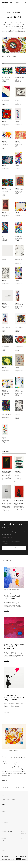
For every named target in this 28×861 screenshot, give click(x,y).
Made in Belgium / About (7, 831)
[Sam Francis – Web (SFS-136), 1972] (7, 382)
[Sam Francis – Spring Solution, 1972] (20, 250)
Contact (3, 840)
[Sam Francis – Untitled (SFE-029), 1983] (20, 295)
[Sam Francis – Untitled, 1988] (7, 227)
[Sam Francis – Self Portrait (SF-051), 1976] (7, 273)
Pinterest (23, 836)
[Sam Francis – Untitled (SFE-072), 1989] (20, 318)
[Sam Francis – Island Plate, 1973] (20, 91)
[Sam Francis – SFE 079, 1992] (7, 429)
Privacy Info (24, 859)
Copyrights (5, 856)
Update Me (14, 548)
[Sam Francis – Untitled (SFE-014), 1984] (7, 318)
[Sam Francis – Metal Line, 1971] (20, 405)
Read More (6, 611)
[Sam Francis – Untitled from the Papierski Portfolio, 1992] (7, 405)
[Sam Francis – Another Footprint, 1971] (7, 158)
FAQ (2, 833)
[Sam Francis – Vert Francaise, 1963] (7, 91)
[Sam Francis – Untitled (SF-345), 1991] (20, 273)
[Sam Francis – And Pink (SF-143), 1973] (20, 135)
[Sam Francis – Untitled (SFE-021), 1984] (7, 205)
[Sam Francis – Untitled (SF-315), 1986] (20, 382)
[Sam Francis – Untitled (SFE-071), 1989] (7, 114)
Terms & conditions (20, 856)
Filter (24, 61)
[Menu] (25, 2)
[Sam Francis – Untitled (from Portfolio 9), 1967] (20, 205)
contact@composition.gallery (9, 799)
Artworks (4, 838)
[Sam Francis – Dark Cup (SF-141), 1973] (7, 339)
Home (3, 12)
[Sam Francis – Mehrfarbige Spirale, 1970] (20, 180)
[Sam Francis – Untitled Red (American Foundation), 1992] (7, 135)
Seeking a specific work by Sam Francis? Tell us (14, 554)
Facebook (23, 833)
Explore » (4, 780)
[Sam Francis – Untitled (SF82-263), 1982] (20, 70)
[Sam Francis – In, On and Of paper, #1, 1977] (20, 360)
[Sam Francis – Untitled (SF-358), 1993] (20, 227)
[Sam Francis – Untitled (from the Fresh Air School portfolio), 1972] (7, 180)
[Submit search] (24, 7)
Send (25, 850)
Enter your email (6, 534)
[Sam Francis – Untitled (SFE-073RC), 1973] (7, 360)
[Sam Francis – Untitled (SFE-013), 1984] (20, 114)
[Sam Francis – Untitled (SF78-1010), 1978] (7, 70)
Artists (9, 12)
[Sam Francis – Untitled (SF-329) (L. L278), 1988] (20, 158)
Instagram (23, 831)
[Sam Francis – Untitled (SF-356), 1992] (20, 339)
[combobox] (14, 7)
